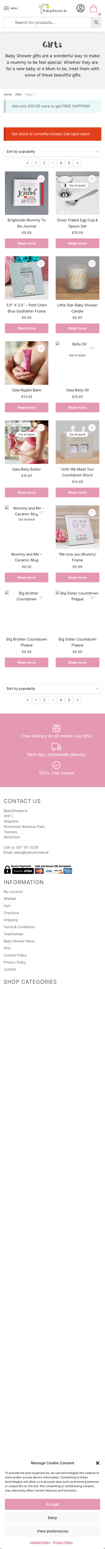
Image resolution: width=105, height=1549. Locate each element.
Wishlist (10, 899)
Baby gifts (18, 1161)
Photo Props (19, 1008)
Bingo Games (20, 1013)
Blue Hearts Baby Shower (36, 1363)
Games (9, 991)
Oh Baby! (23, 1284)
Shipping (11, 920)
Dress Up (17, 1417)
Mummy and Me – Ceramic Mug (26, 557)
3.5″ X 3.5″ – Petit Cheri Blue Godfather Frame (26, 308)
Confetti (16, 1435)
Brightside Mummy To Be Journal (27, 223)
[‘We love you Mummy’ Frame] (77, 527)
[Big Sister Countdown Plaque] (77, 612)
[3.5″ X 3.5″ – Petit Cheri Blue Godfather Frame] (26, 278)
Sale (7, 1094)
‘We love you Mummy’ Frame (77, 557)
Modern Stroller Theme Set (37, 1313)
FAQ (7, 948)
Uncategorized (15, 1451)
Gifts (18, 94)
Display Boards (21, 1405)
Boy (13, 1359)
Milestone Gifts (21, 1137)
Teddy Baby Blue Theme (35, 1375)
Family (15, 1149)
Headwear (18, 1046)
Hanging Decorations (26, 1429)
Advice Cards (14, 1100)
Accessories (19, 1002)
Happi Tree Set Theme (34, 1301)
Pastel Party (25, 1272)
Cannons (16, 1223)
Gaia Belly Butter (26, 469)
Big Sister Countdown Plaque (77, 642)
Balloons (16, 1229)
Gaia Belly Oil (77, 390)
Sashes (15, 1058)
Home (8, 94)
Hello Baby (24, 1260)
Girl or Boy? (25, 1266)
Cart (7, 906)
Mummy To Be (21, 1040)
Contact (10, 969)
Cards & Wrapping (18, 1073)
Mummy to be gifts (25, 1166)
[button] (97, 1463)
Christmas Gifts (22, 1173)
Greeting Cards (22, 1084)
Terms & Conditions (19, 927)
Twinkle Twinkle (28, 1248)
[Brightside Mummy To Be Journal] (26, 193)
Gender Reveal (15, 1194)
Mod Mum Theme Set (33, 1319)
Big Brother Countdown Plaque (26, 642)
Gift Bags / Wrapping (20, 1182)
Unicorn (16, 1385)
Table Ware (19, 1211)
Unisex (15, 1243)
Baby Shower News (19, 941)
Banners (16, 1441)
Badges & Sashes (18, 1035)
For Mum (16, 1110)
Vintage (16, 1423)
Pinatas (15, 1020)
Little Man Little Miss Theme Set (41, 1325)
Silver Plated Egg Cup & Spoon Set (77, 223)
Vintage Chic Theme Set (35, 1296)
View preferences (52, 1531)
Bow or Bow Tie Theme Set (37, 1337)
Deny (52, 1517)
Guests (15, 1052)
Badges (16, 1064)
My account (13, 891)
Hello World (25, 1277)
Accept (52, 1504)
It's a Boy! (24, 1370)
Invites (15, 1078)
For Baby (17, 1104)
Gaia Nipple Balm (26, 390)
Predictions (18, 996)
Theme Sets (13, 1238)
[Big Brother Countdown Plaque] (26, 612)
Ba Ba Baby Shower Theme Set (40, 1331)
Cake (14, 1205)
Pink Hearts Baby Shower (36, 1254)
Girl (12, 1353)
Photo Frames (21, 1125)
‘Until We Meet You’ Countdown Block (77, 472)
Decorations (19, 1217)
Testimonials (13, 934)
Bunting (16, 1411)
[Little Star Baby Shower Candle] (77, 278)
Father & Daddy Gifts (26, 1154)
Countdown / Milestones (23, 1188)
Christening (19, 1131)
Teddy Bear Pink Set (32, 1343)
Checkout (11, 913)
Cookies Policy (40, 1542)
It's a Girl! (23, 1307)
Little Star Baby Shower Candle (77, 308)
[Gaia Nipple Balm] (26, 363)
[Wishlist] (41, 178)
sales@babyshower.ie (31, 852)
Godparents (19, 1143)
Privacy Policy (63, 1542)
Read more (27, 243)
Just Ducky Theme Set (34, 1289)
